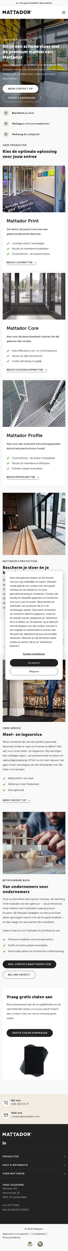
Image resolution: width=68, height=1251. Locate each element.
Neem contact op (20, 88)
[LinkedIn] (4, 1143)
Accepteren (34, 662)
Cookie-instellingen (34, 654)
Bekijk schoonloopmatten (25, 370)
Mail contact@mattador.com (29, 964)
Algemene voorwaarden (16, 1234)
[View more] (34, 189)
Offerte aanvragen (21, 97)
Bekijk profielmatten (21, 477)
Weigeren (34, 671)
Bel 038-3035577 (19, 974)
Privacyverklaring (11, 1237)
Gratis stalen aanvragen (29, 1032)
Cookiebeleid (38, 1234)
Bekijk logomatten (20, 262)
